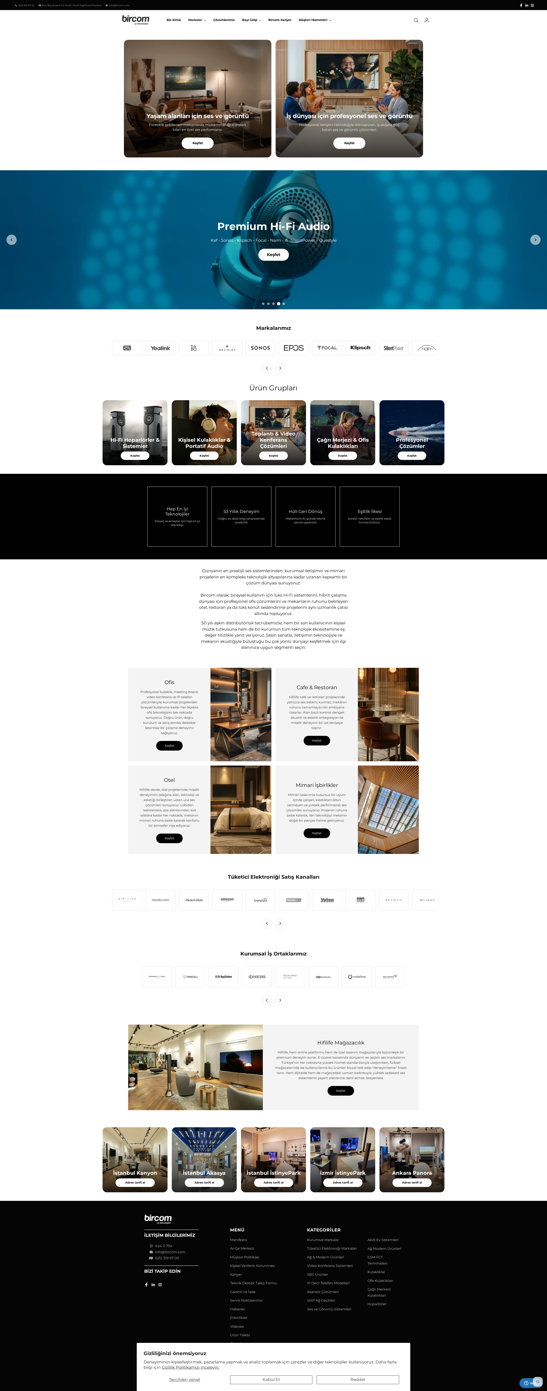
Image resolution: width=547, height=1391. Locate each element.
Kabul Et (271, 1379)
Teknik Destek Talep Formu (253, 1283)
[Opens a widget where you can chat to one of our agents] (531, 1383)
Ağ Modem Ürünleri (384, 1249)
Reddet (357, 1379)
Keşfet (198, 143)
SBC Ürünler (317, 1274)
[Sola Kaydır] (267, 368)
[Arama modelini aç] (416, 20)
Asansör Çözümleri (323, 1292)
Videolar (237, 1326)
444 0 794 (163, 1246)
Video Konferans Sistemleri (330, 1266)
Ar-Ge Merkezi (242, 1248)
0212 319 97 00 (167, 1258)
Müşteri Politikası (244, 1257)
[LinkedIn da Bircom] (527, 5)
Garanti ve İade (243, 1292)
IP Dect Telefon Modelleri (328, 1283)
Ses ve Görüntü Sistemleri (329, 1309)
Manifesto (238, 1240)
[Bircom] (136, 20)
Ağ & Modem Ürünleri (325, 1257)
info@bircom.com (170, 1252)
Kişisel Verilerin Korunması (252, 1266)
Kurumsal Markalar (323, 1240)
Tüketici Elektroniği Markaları (332, 1248)
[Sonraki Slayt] (535, 240)
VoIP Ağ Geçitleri (321, 1300)
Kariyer (236, 1274)
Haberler (237, 1309)
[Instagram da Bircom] (532, 5)
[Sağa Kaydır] (280, 368)
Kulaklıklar (376, 1272)
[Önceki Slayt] (11, 240)
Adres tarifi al (135, 1182)
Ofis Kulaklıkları (380, 1281)
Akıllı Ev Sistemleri (383, 1240)
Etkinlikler (238, 1318)
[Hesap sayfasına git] (425, 20)
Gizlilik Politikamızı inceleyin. (190, 1367)
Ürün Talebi (240, 1335)
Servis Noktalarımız (246, 1300)
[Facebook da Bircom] (521, 5)
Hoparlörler (377, 1304)
